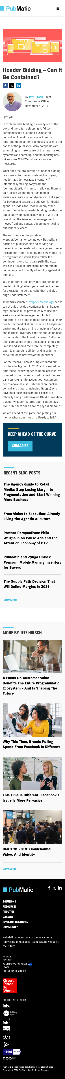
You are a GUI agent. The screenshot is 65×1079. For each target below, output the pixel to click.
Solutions (9, 901)
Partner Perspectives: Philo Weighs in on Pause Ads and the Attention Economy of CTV (31, 538)
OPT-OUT (7, 960)
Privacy (7, 956)
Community (10, 927)
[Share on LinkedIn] (18, 85)
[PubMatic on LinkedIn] (60, 888)
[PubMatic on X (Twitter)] (54, 888)
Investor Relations (15, 922)
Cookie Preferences (14, 971)
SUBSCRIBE (20, 446)
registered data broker (25, 1067)
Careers (8, 916)
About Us (9, 911)
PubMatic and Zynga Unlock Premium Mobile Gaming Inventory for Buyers (32, 562)
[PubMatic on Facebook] (49, 888)
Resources (10, 906)
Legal (6, 967)
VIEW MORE (10, 600)
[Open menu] (58, 8)
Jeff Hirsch (36, 97)
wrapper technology (41, 302)
